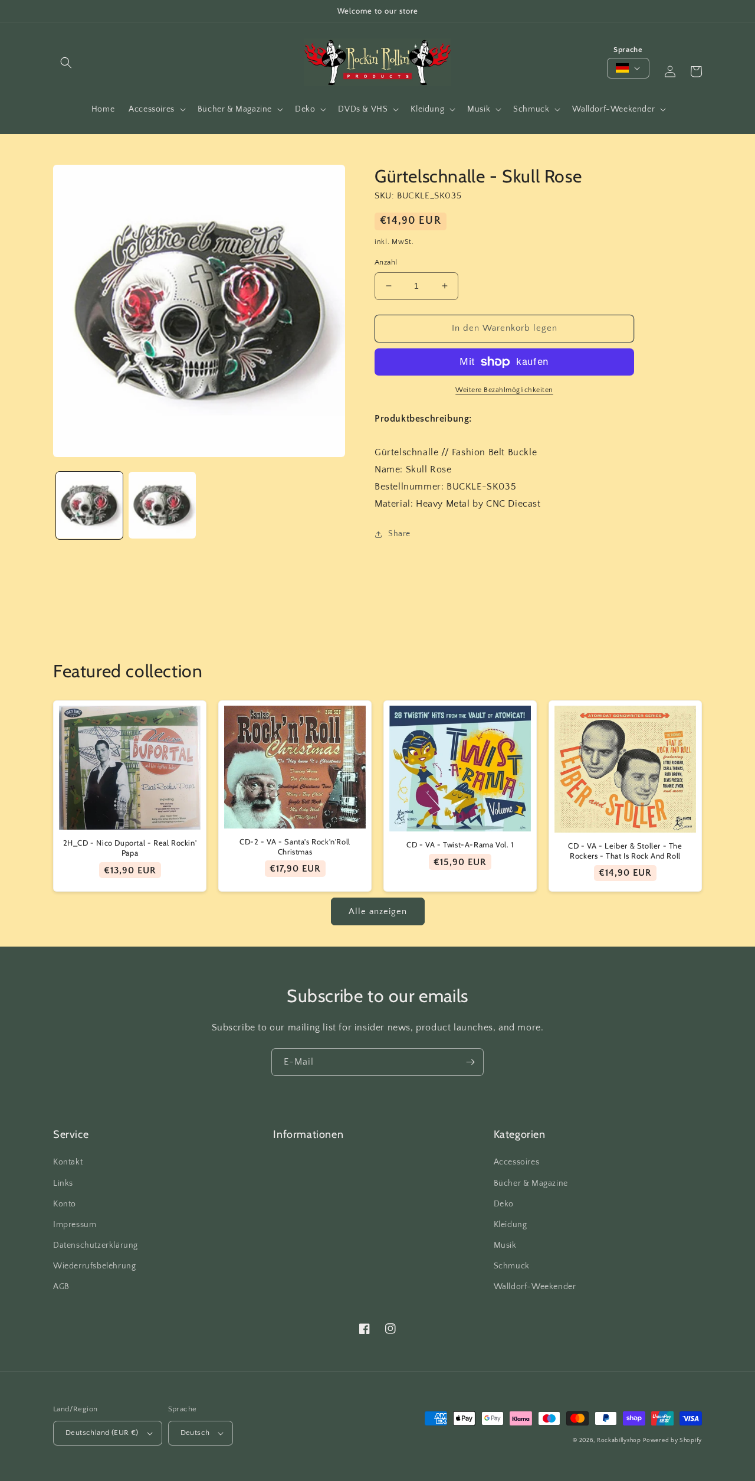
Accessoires (517, 1162)
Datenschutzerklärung (95, 1245)
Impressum (74, 1224)
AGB (61, 1286)
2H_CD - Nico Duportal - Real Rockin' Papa (130, 847)
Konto (64, 1204)
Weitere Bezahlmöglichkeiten (504, 390)
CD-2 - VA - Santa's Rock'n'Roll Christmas (294, 846)
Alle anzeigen (378, 911)
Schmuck (512, 1266)
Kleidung (510, 1224)
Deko (504, 1204)
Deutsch (195, 1432)
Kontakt (68, 1162)
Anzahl (386, 262)
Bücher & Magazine (531, 1183)
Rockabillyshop (619, 1440)
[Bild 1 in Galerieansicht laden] (89, 505)
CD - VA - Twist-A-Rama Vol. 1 (459, 844)
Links (63, 1183)
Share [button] (399, 534)
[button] (66, 63)
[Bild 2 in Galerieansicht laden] (162, 505)
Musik (505, 1245)
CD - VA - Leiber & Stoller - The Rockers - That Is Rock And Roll (625, 850)
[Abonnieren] (470, 1062)
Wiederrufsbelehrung (94, 1266)
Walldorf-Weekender (535, 1286)
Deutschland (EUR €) (102, 1432)
